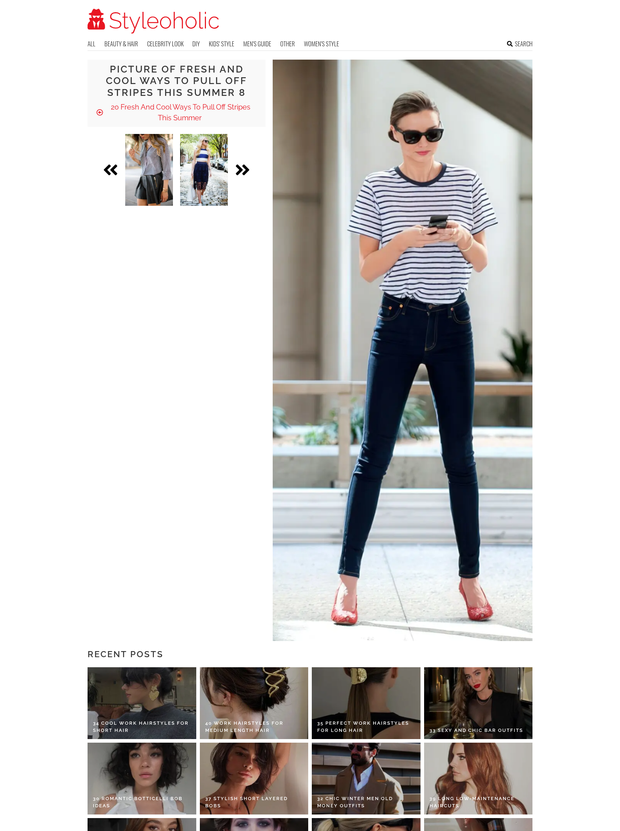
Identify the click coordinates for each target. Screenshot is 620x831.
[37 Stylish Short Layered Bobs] (254, 778)
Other (287, 43)
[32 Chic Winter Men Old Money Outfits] (366, 778)
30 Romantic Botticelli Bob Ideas (138, 802)
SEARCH (523, 43)
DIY (196, 43)
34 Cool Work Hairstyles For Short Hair (141, 726)
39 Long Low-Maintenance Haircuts (472, 802)
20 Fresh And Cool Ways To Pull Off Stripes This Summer (179, 112)
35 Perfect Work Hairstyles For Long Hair (363, 726)
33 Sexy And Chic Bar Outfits (476, 730)
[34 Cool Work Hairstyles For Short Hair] (142, 703)
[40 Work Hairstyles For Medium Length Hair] (254, 703)
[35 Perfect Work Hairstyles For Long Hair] (366, 703)
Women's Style (321, 43)
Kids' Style (221, 43)
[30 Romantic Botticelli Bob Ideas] (142, 778)
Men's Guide (257, 43)
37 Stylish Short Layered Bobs (246, 802)
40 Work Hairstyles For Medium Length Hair (244, 726)
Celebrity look (165, 43)
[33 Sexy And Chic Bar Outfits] (478, 703)
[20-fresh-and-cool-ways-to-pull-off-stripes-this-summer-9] (204, 170)
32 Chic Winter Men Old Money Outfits (355, 802)
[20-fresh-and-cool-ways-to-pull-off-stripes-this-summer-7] (149, 170)
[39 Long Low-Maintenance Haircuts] (478, 778)
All (91, 43)
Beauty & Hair (121, 43)
